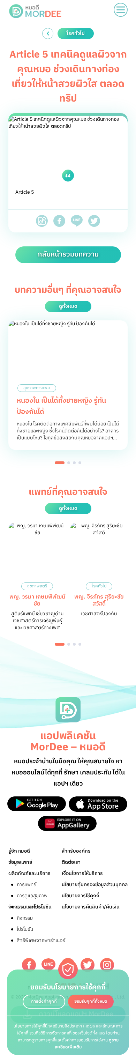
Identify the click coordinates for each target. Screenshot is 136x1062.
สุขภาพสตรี (37, 586)
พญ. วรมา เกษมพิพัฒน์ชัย (37, 600)
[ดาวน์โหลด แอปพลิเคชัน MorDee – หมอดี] (36, 804)
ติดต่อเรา (71, 862)
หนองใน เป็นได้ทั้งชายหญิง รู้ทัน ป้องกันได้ (61, 406)
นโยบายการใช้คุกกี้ (80, 896)
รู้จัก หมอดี (19, 851)
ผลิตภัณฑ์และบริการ (29, 873)
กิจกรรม (25, 918)
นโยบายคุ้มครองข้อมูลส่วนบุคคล (95, 885)
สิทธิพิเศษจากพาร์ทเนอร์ (41, 940)
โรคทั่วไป (99, 586)
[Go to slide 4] (79, 462)
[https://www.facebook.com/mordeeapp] (29, 965)
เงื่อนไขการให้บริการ (82, 873)
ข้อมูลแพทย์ (20, 862)
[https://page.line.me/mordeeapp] (48, 965)
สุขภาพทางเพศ (36, 388)
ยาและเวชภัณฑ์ (32, 907)
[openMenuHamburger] (121, 10)
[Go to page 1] (60, 644)
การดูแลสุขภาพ (32, 896)
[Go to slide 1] (60, 462)
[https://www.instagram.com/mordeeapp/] (107, 965)
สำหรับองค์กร (76, 851)
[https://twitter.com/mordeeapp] (88, 965)
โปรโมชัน (25, 929)
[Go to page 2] (68, 644)
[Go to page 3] (74, 644)
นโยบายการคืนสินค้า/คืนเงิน (91, 907)
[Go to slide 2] (68, 462)
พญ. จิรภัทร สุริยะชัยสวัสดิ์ (99, 600)
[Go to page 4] (79, 644)
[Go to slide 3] (74, 462)
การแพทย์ (26, 885)
